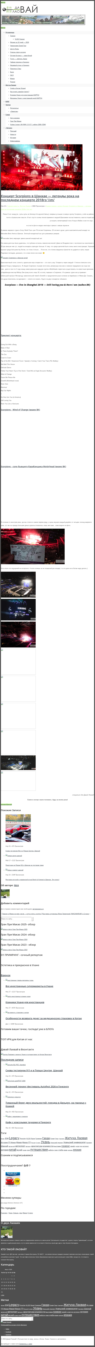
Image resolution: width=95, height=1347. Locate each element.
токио (56, 1150)
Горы (56, 1138)
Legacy (14, 1138)
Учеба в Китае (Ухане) (18, 88)
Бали (12, 72)
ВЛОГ (7, 101)
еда (81, 1146)
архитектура (36, 1146)
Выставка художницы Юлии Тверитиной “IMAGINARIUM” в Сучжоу (65, 914)
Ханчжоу (89, 1142)
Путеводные (10, 32)
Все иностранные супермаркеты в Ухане (29, 986)
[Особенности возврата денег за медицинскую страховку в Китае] (17, 1012)
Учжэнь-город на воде (18, 52)
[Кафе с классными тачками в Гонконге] (17, 1116)
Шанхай (9, 804)
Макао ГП (26, 1142)
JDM (7, 1138)
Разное (12, 82)
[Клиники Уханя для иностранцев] (18, 996)
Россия (33, 1142)
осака (24, 1150)
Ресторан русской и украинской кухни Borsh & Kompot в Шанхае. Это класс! (32, 880)
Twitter (7, 1329)
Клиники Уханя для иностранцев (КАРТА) (24, 95)
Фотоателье (14, 108)
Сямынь (16, 1213)
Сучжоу (38, 1142)
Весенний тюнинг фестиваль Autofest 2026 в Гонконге (37, 1086)
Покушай (13, 131)
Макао (12, 78)
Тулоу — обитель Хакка (18, 59)
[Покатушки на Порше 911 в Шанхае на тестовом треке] (14, 856)
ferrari (2, 1138)
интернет (85, 1146)
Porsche (23, 1138)
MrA (16, 885)
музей (19, 1150)
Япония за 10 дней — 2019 (19, 42)
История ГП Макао (8, 1142)
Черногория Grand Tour (18, 46)
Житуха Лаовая (11, 85)
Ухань (45, 1142)
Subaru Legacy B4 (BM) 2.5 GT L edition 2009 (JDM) (28, 124)
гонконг (65, 1146)
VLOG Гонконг (20, 39)
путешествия (39, 1149)
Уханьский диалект (57, 1142)
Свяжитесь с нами (25, 1344)
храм (65, 1150)
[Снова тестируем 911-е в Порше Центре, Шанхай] (18, 841)
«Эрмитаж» (14, 111)
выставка (57, 1146)
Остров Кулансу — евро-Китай (21, 55)
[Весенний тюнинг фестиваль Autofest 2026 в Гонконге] (15, 1081)
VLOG (28, 1138)
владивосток (48, 1146)
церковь (70, 1150)
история (5, 1150)
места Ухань (14, 49)
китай (12, 1149)
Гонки (52, 1138)
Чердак (8, 105)
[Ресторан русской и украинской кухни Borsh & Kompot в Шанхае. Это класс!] (14, 870)
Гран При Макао (15, 121)
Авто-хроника (15, 118)
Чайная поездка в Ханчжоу (19, 62)
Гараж (8, 115)
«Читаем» (9, 128)
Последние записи (12, 1059)
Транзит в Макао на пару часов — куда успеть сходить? (22, 914)
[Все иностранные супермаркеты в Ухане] (19, 980)
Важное (5, 975)
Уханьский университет (74, 1142)
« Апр (2, 1295)
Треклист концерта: (11, 335)
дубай (77, 1146)
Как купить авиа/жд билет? (19, 92)
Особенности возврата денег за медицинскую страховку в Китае (44, 1018)
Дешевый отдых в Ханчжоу (19, 65)
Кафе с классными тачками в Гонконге (28, 1122)
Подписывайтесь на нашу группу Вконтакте (14, 1325)
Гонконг (12, 36)
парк (28, 1150)
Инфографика (15, 141)
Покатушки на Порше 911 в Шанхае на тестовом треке (25, 865)
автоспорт (20, 1146)
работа (51, 1150)
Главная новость (13, 206)
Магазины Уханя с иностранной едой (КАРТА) (26, 98)
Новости (13, 134)
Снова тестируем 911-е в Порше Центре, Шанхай (23, 851)
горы (20, 1213)
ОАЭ (11, 75)
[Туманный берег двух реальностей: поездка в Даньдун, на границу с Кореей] (13, 1097)
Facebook (8, 1332)
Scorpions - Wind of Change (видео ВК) (20, 409)
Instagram (8, 1334)
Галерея (38, 1138)
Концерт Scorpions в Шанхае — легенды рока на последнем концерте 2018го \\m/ (40, 198)
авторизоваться (38, 909)
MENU (3, 2)
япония (77, 1149)
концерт (3, 804)
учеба (60, 1150)
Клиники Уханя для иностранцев (25, 1002)
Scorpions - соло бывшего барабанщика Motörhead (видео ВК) (33, 466)
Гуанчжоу (61, 1138)
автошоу (28, 1146)
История (13, 138)
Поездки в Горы (15, 69)
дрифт (72, 1146)
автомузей (12, 1146)
